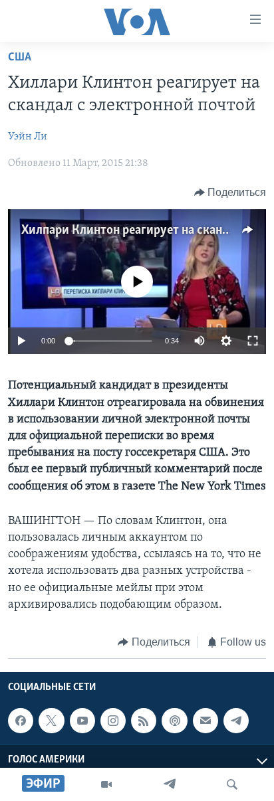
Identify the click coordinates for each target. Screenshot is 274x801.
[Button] (230, 192)
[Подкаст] (174, 720)
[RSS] (143, 720)
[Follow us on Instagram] (113, 720)
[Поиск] (232, 784)
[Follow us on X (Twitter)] (51, 720)
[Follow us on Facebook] (20, 720)
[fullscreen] (252, 340)
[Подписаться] (205, 720)
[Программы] (106, 784)
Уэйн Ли (27, 137)
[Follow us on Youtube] (82, 720)
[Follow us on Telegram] (236, 720)
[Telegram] (169, 784)
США (19, 58)
